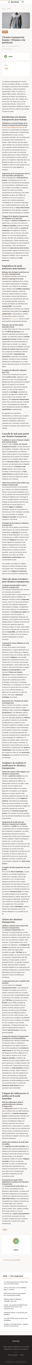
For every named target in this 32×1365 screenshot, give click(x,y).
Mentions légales (12, 1355)
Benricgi (13, 1)
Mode (8, 8)
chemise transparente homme (14, 127)
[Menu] (22, 1)
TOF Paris (15, 319)
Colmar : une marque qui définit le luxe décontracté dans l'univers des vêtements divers (16, 1306)
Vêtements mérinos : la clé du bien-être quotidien (15, 1313)
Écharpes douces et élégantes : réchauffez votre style (13, 1300)
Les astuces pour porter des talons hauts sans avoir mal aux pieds (16, 1283)
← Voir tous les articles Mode (11, 1260)
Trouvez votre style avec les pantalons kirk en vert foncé (15, 1288)
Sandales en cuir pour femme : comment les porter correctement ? (16, 1325)
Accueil (4, 8)
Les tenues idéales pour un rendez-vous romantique (16, 1319)
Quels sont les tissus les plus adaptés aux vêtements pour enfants (15, 1294)
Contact (22, 1355)
